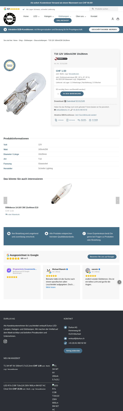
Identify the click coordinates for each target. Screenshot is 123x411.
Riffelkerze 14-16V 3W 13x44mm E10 (21, 208)
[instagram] (5, 342)
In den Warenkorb (72, 94)
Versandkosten (74, 74)
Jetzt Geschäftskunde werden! (85, 115)
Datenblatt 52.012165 (75, 101)
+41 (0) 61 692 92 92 (80, 110)
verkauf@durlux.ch (62, 110)
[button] (4, 282)
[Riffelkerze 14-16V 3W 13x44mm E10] (61, 194)
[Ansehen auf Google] (48, 270)
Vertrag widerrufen (73, 351)
